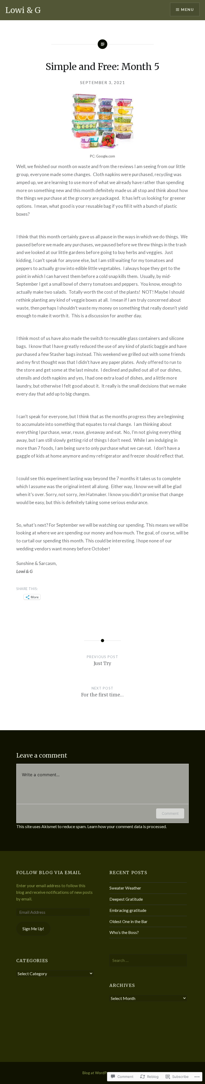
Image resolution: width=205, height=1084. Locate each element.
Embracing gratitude (127, 910)
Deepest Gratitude (126, 899)
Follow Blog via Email (48, 872)
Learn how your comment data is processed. (127, 826)
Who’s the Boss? (124, 932)
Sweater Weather (125, 888)
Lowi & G (23, 10)
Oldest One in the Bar (128, 921)
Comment (170, 813)
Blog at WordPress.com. (102, 1072)
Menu (187, 9)
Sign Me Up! (33, 928)
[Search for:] (148, 960)
